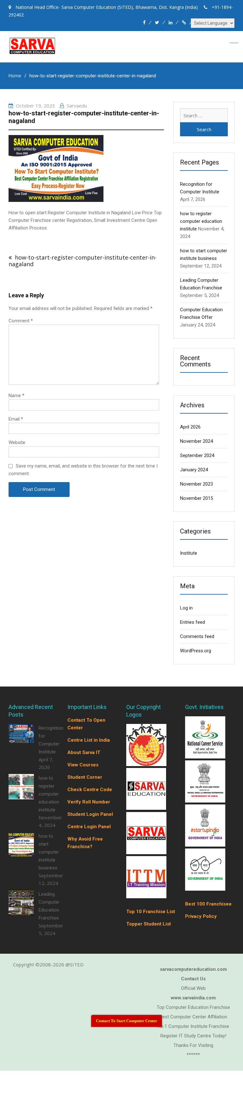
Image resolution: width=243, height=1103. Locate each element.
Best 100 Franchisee (208, 904)
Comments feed (197, 636)
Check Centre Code (89, 789)
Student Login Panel (90, 814)
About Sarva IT (83, 752)
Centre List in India (88, 740)
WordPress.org (195, 651)
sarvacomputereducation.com (193, 969)
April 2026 (190, 427)
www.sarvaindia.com (193, 998)
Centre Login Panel (89, 826)
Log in (186, 608)
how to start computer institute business (49, 852)
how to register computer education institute (201, 221)
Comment (21, 321)
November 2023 (196, 484)
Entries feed (192, 622)
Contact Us (193, 979)
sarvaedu (77, 105)
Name (16, 395)
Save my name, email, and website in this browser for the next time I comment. (83, 469)
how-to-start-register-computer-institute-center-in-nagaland (83, 261)
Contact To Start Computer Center (126, 1020)
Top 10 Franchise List (150, 911)
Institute (188, 553)
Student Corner (84, 777)
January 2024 (194, 470)
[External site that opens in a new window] (146, 764)
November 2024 (196, 441)
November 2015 (196, 498)
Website (17, 442)
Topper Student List (148, 924)
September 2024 (197, 455)
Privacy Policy (201, 916)
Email (16, 419)
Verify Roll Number (88, 802)
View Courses (82, 765)
